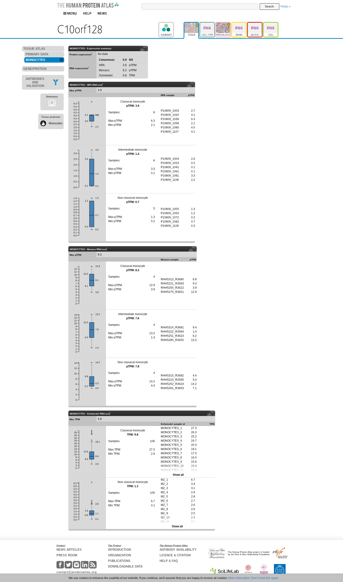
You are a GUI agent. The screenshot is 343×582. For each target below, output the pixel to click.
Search (269, 6)
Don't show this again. (265, 578)
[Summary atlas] (171, 24)
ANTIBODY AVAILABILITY (178, 549)
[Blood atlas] (255, 24)
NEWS (102, 13)
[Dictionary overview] (52, 103)
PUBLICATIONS (119, 561)
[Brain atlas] (239, 24)
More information (239, 578)
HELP (87, 13)
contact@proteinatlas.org (76, 572)
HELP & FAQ (169, 561)
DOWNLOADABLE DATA (125, 566)
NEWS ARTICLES (69, 549)
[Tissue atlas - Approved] (192, 24)
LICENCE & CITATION (175, 555)
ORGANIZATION (119, 555)
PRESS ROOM (66, 555)
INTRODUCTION (119, 549)
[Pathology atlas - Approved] (223, 24)
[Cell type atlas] (207, 24)
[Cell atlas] (270, 24)
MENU (72, 13)
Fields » (285, 6)
